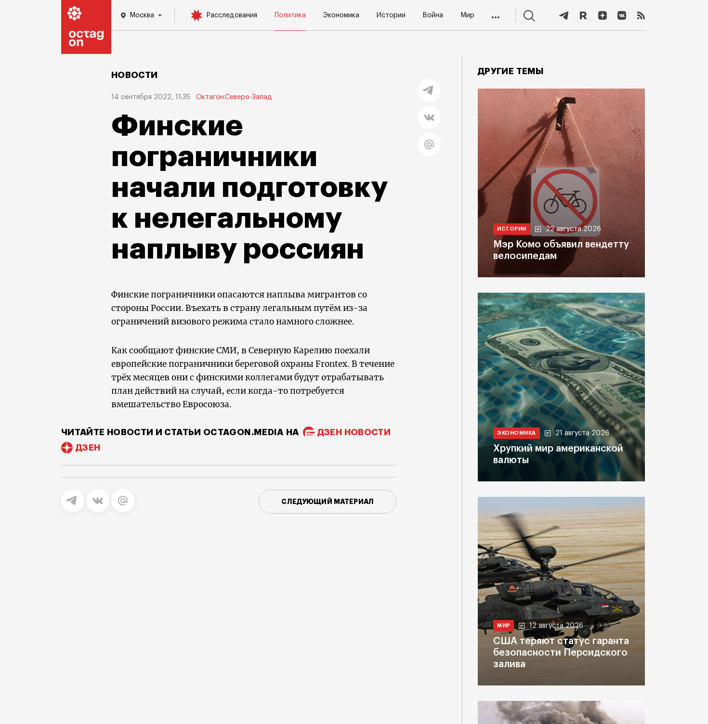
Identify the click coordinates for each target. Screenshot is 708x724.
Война (432, 15)
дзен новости (354, 432)
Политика (290, 15)
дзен (88, 447)
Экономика (341, 15)
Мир (467, 15)
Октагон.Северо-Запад (234, 97)
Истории (391, 15)
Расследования (231, 15)
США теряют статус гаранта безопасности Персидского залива (561, 652)
